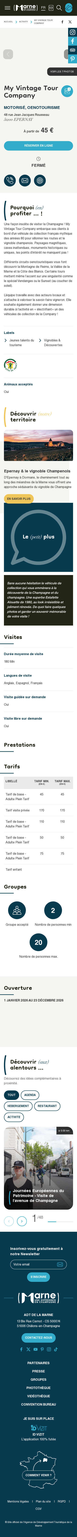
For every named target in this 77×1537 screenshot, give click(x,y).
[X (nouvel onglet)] (28, 1349)
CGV (38, 1508)
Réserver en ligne (38, 145)
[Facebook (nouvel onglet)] (21, 1349)
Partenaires (38, 1363)
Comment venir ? (38, 1475)
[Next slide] (22, 1221)
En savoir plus (19, 498)
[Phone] (10, 180)
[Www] (40, 180)
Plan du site (43, 1501)
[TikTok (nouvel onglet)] (56, 1349)
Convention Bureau (38, 1404)
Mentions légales (18, 1501)
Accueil (8, 22)
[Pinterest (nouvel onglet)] (42, 1349)
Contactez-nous (38, 1337)
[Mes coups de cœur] (51, 8)
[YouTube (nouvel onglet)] (36, 1349)
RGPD (62, 1501)
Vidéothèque (38, 1396)
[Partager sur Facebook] (62, 22)
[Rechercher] (59, 8)
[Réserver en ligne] (68, 8)
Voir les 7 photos (62, 71)
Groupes (38, 1380)
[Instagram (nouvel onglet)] (49, 1349)
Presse (38, 1371)
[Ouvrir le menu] (7, 8)
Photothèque (38, 1388)
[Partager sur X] (70, 22)
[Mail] (25, 180)
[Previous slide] (8, 54)
